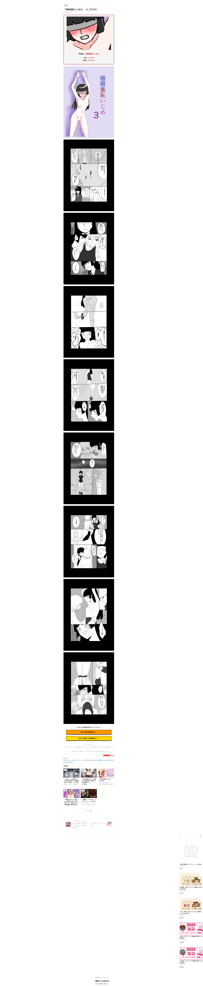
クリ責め (74, 760)
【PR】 (66, 758)
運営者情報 (97, 977)
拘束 (96, 760)
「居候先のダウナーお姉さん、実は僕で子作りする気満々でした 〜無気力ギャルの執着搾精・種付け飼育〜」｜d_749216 (71, 803)
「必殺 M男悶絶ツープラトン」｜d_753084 (190, 864)
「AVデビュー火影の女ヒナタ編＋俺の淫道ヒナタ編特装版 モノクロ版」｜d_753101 (71, 780)
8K (65, 760)
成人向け (92, 760)
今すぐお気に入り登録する (87, 738)
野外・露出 (67, 762)
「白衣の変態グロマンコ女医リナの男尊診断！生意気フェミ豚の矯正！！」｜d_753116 (89, 781)
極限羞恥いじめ (101, 760)
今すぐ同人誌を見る (87, 732)
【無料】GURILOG (101, 981)
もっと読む (90, 811)
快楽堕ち (88, 760)
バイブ (83, 760)
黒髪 (72, 762)
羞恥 (111, 760)
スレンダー (78, 760)
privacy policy (105, 977)
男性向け (107, 760)
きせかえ (69, 760)
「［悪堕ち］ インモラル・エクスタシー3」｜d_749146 (89, 800)
